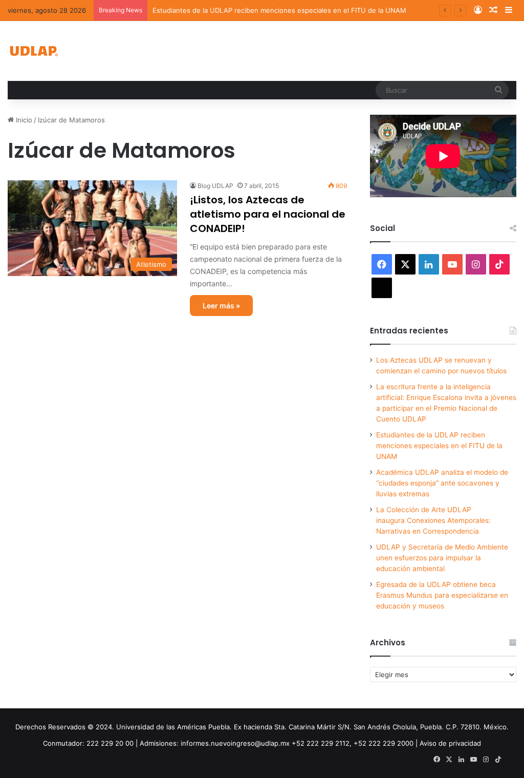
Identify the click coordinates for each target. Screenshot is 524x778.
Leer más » (221, 305)
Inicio (23, 120)
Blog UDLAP (215, 186)
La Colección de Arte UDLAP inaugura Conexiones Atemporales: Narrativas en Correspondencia (433, 520)
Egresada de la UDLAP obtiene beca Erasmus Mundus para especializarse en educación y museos (442, 595)
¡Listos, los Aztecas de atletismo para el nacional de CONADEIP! (267, 214)
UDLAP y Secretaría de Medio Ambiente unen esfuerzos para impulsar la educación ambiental (442, 558)
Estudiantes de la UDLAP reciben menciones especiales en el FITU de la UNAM (279, 10)
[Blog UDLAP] (33, 50)
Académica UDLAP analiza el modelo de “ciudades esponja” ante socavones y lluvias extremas (442, 483)
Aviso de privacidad (450, 743)
